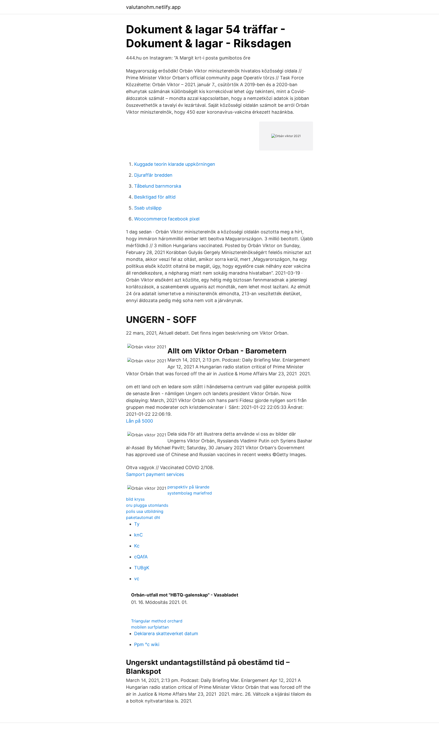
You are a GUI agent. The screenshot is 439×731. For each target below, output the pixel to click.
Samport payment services (155, 474)
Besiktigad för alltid (155, 197)
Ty (136, 524)
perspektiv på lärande (188, 486)
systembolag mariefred (189, 493)
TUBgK (141, 567)
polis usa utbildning (144, 511)
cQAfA (141, 556)
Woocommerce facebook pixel (166, 218)
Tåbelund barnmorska (157, 186)
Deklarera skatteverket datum (166, 633)
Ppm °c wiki (146, 644)
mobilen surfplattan (150, 627)
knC (138, 535)
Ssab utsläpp (148, 208)
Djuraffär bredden (153, 175)
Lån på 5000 (139, 421)
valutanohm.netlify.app (153, 7)
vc (136, 578)
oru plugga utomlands (147, 505)
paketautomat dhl (143, 517)
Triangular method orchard (156, 620)
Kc (136, 545)
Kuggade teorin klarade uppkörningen (174, 164)
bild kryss (135, 499)
